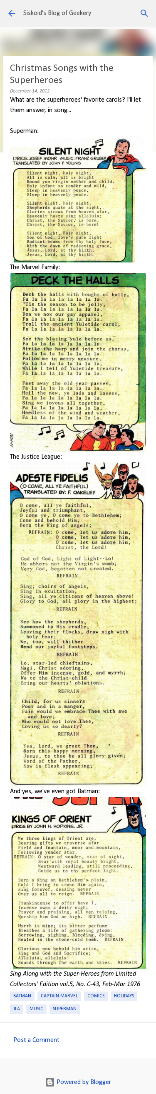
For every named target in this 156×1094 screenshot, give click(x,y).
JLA (16, 1009)
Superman (65, 1009)
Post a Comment (36, 1040)
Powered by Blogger (83, 1082)
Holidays (124, 996)
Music (36, 1009)
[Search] (144, 13)
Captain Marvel (59, 996)
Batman (22, 996)
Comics (95, 996)
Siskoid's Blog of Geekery (57, 13)
